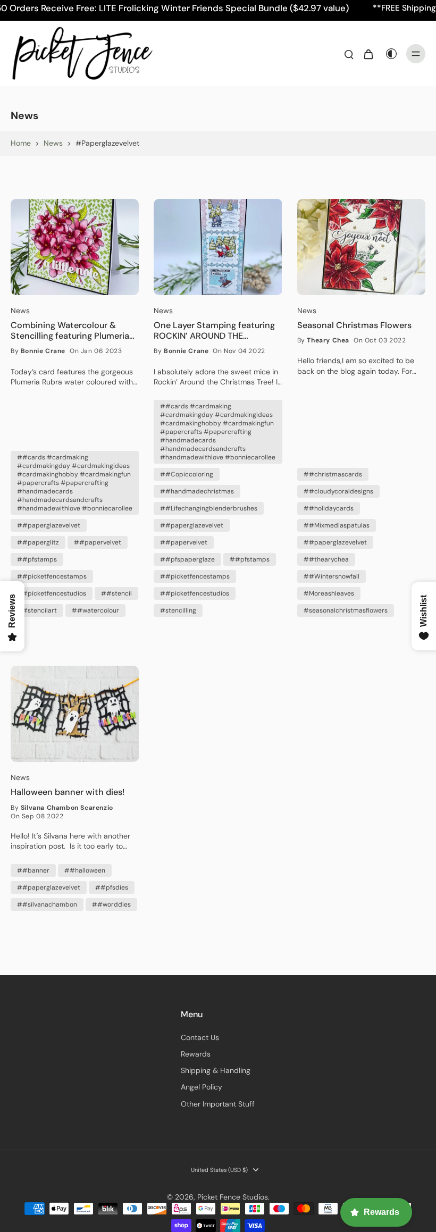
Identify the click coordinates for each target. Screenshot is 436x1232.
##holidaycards (329, 508)
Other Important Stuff (218, 1104)
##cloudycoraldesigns (338, 491)
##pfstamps (37, 559)
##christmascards (333, 474)
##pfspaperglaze (187, 559)
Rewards (196, 1054)
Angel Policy (201, 1087)
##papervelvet (97, 542)
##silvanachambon (47, 904)
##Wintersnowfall (331, 576)
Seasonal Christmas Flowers (354, 325)
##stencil (116, 593)
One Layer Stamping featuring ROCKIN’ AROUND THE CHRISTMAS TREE (214, 331)
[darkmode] (391, 53)
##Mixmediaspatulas (337, 525)
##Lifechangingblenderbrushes (208, 508)
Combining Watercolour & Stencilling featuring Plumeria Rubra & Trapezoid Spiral (70, 331)
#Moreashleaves (329, 593)
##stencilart (37, 610)
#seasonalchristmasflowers (346, 610)
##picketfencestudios (51, 593)
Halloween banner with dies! (67, 792)
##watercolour (95, 610)
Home (21, 143)
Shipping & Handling (215, 1070)
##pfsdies (111, 887)
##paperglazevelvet (48, 525)
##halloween (84, 870)
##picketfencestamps (52, 576)
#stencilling (178, 610)
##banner (33, 870)
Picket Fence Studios (232, 1197)
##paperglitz (38, 542)
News (53, 143)
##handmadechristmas (197, 491)
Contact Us (200, 1037)
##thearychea (326, 559)
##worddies (111, 904)
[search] (348, 53)
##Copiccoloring (186, 474)
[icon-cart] (368, 53)
